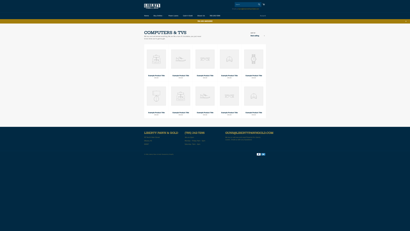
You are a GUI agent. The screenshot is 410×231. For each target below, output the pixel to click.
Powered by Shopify (168, 154)
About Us (201, 15)
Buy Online (158, 15)
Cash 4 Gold (188, 15)
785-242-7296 (215, 15)
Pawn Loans (173, 15)
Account (263, 16)
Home (146, 15)
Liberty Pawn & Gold (155, 154)
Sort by (253, 33)
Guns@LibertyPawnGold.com (248, 9)
